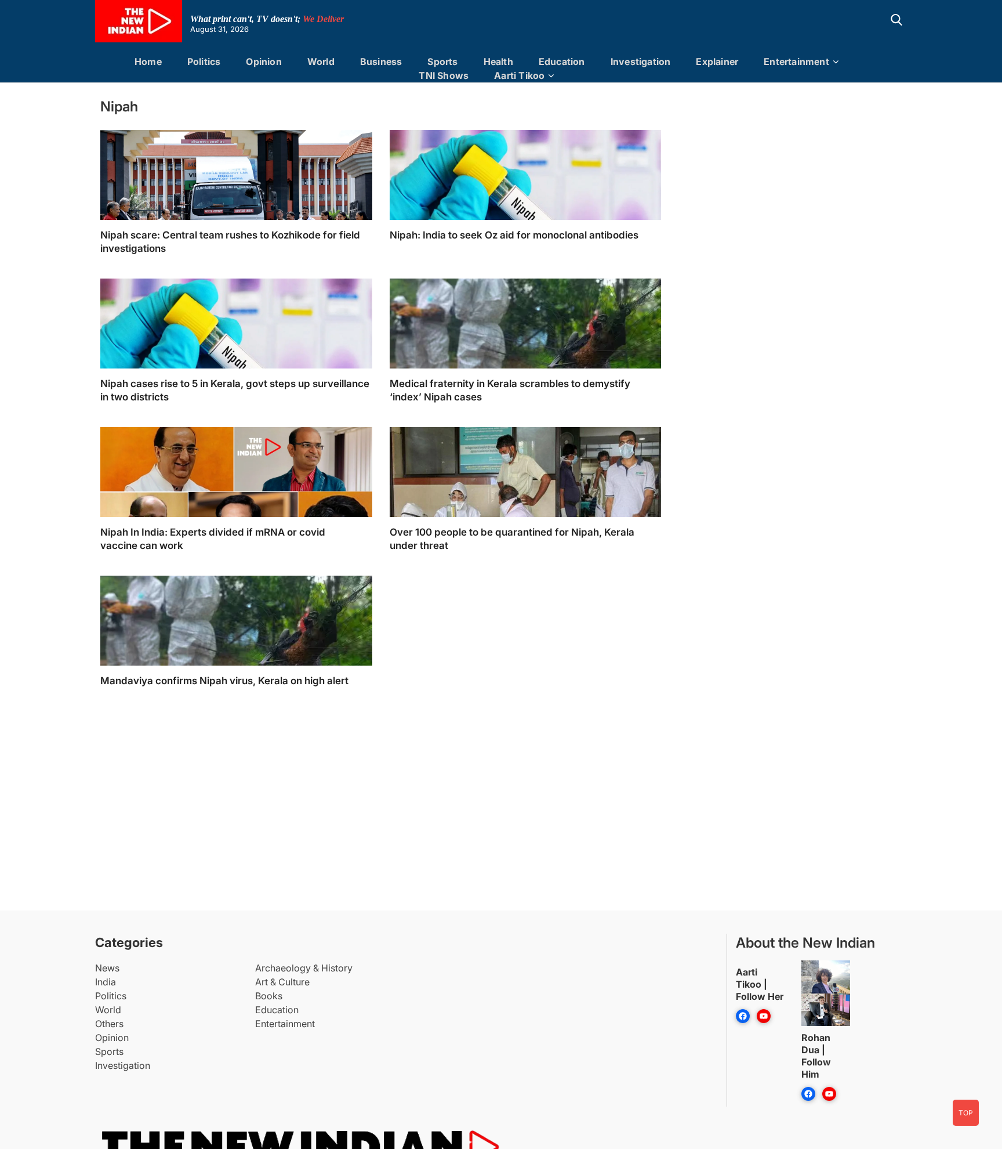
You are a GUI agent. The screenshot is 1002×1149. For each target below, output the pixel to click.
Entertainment (796, 61)
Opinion (263, 61)
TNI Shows (444, 75)
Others (109, 1023)
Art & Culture (282, 982)
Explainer (717, 61)
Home (148, 61)
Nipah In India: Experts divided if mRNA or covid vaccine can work (212, 538)
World (321, 61)
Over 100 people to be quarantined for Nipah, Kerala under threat (512, 538)
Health (498, 61)
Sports (442, 61)
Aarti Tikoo (519, 75)
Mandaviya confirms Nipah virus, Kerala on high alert (224, 680)
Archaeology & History (304, 968)
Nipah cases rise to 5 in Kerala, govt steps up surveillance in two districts (234, 390)
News (107, 968)
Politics (204, 61)
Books (268, 996)
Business (381, 61)
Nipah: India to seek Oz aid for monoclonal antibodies (514, 235)
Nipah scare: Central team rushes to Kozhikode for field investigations (230, 241)
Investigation (641, 61)
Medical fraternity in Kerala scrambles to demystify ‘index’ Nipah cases (510, 390)
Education (562, 61)
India (105, 982)
